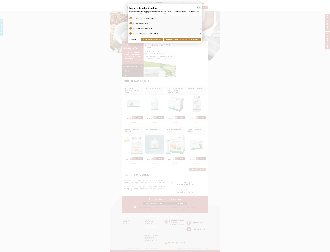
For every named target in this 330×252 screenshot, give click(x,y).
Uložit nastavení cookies (152, 39)
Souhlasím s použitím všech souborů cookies (182, 39)
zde (141, 13)
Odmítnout (135, 39)
